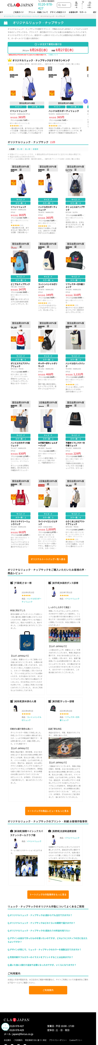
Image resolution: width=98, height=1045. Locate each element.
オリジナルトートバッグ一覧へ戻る (48, 559)
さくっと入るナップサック (75, 199)
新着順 (35, 149)
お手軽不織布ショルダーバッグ (48, 436)
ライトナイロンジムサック (48, 514)
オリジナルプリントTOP (12, 16)
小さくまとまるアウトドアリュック (75, 514)
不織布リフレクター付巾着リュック (75, 436)
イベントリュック (27, 101)
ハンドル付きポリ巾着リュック (21, 436)
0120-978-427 (45, 6)
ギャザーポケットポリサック (48, 357)
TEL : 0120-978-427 (14, 1026)
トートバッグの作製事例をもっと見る (48, 894)
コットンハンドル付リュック (48, 277)
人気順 (11, 149)
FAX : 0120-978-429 (14, 1030)
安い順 (19, 149)
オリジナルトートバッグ (30, 16)
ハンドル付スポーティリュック (66, 101)
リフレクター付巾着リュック (75, 277)
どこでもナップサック (21, 277)
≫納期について (53, 55)
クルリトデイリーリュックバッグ (21, 514)
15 (51, 142)
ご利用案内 (48, 990)
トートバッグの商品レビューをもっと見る (48, 810)
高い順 (27, 149)
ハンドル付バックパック (75, 357)
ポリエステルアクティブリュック (21, 357)
